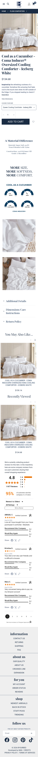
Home (4, 11)
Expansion (19, 673)
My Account (19, 684)
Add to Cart (16, 121)
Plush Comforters (17, 11)
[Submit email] (31, 733)
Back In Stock (19, 707)
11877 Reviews (12, 487)
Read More (5, 95)
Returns (19, 642)
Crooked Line (19, 669)
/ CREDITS (27, 750)
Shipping (19, 646)
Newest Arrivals (19, 703)
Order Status (19, 688)
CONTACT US (19, 638)
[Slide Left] (31, 340)
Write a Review (19, 508)
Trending (19, 715)
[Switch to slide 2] (13, 49)
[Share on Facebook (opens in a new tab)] (12, 540)
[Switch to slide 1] (11, 49)
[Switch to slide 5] (20, 49)
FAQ (19, 650)
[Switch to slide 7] (24, 49)
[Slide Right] (35, 340)
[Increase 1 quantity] (14, 115)
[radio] (26, 477)
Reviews (19, 692)
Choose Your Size (7, 103)
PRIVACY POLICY (11, 753)
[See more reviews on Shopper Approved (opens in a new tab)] (19, 540)
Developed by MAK (15, 750)
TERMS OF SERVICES (27, 753)
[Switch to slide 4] (18, 49)
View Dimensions (7, 99)
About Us (19, 665)
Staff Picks (19, 711)
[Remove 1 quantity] (3, 115)
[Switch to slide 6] (22, 49)
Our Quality (19, 661)
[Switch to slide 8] (26, 49)
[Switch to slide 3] (15, 49)
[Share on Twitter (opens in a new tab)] (15, 540)
